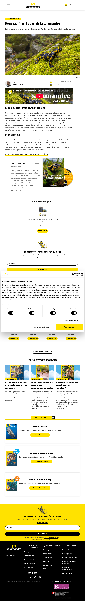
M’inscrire (41, 269)
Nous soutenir (48, 565)
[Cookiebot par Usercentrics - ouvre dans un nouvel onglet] (73, 274)
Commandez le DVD (19, 163)
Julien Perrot (47, 557)
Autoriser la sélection (42, 327)
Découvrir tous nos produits (41, 351)
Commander (41, 231)
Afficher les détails (72, 320)
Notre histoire (47, 554)
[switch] (32, 313)
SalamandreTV (29, 556)
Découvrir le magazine (41, 461)
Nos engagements (49, 550)
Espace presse (67, 554)
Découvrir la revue (40, 435)
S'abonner (75, 5)
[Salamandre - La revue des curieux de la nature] (33, 5)
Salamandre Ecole (30, 560)
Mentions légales (67, 573)
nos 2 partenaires (15, 285)
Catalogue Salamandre (69, 557)
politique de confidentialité (51, 537)
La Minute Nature (29, 567)
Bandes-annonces (13, 18)
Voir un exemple (42, 258)
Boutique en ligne (30, 552)
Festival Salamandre (30, 563)
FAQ (44, 569)
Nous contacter (10, 555)
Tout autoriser (69, 327)
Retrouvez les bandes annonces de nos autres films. (26, 154)
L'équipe (46, 561)
